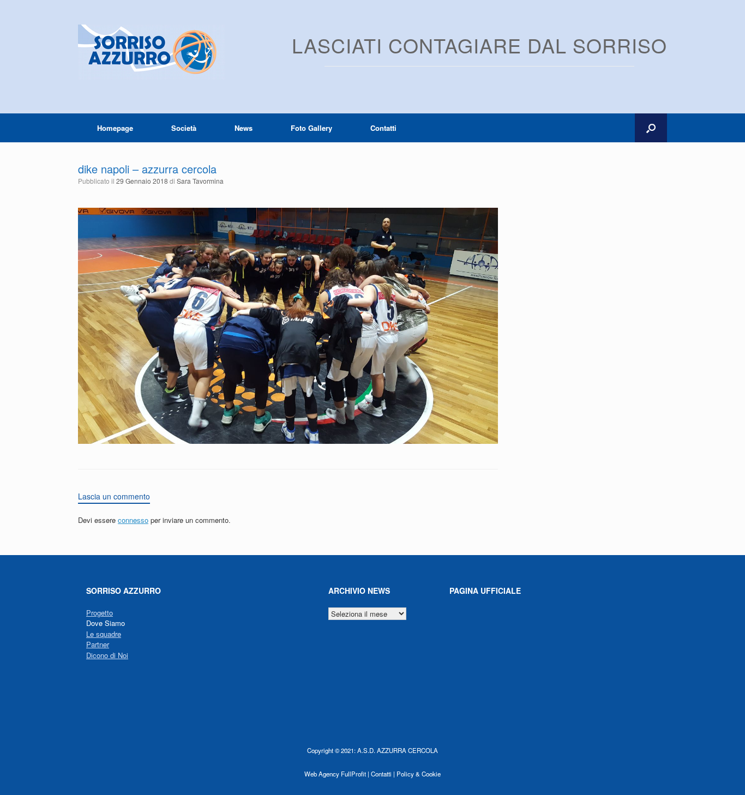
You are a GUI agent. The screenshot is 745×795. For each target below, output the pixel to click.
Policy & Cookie (418, 773)
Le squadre (103, 634)
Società (183, 128)
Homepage (115, 128)
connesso (133, 520)
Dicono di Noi (107, 655)
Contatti (383, 128)
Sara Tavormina (200, 180)
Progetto (99, 612)
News (244, 128)
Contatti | (383, 773)
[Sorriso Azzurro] (151, 52)
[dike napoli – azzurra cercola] (288, 441)
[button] (651, 127)
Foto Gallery (311, 128)
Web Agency (321, 773)
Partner (97, 644)
